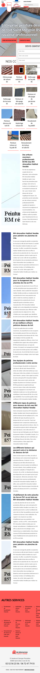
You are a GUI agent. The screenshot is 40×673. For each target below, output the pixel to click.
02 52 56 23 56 (12, 664)
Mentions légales (29, 669)
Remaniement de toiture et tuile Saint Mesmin (8, 633)
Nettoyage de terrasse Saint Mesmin (18, 624)
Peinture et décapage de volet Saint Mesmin (7, 623)
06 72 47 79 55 (28, 664)
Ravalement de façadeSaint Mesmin (7, 609)
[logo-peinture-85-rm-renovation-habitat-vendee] (9, 7)
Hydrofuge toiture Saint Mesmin (18, 609)
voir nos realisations (9, 40)
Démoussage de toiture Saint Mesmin (28, 609)
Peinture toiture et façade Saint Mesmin (18, 634)
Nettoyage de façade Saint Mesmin (28, 623)
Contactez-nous (25, 40)
